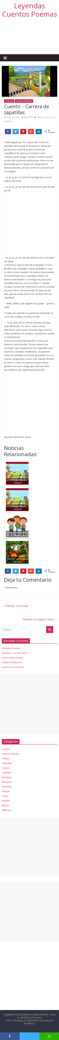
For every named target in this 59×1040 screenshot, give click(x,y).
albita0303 (28, 117)
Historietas (7, 763)
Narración (6, 781)
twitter (29, 1036)
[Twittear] (16, 131)
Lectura (5, 767)
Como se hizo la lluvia (12, 657)
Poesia (5, 796)
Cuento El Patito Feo (12, 662)
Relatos (5, 805)
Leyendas (6, 772)
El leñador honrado (11, 648)
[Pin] (23, 131)
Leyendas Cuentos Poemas (29, 10)
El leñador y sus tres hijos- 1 (15, 652)
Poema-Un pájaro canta (40, 619)
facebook (10, 1036)
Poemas (6, 791)
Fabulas (5, 758)
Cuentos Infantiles (24, 101)
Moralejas (7, 777)
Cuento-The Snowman (13, 667)
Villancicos (7, 810)
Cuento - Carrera (44, 117)
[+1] (31, 131)
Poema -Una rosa (15, 606)
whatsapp (49, 1036)
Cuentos (9, 101)
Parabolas (7, 786)
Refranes (6, 800)
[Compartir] (8, 131)
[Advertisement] (29, 38)
